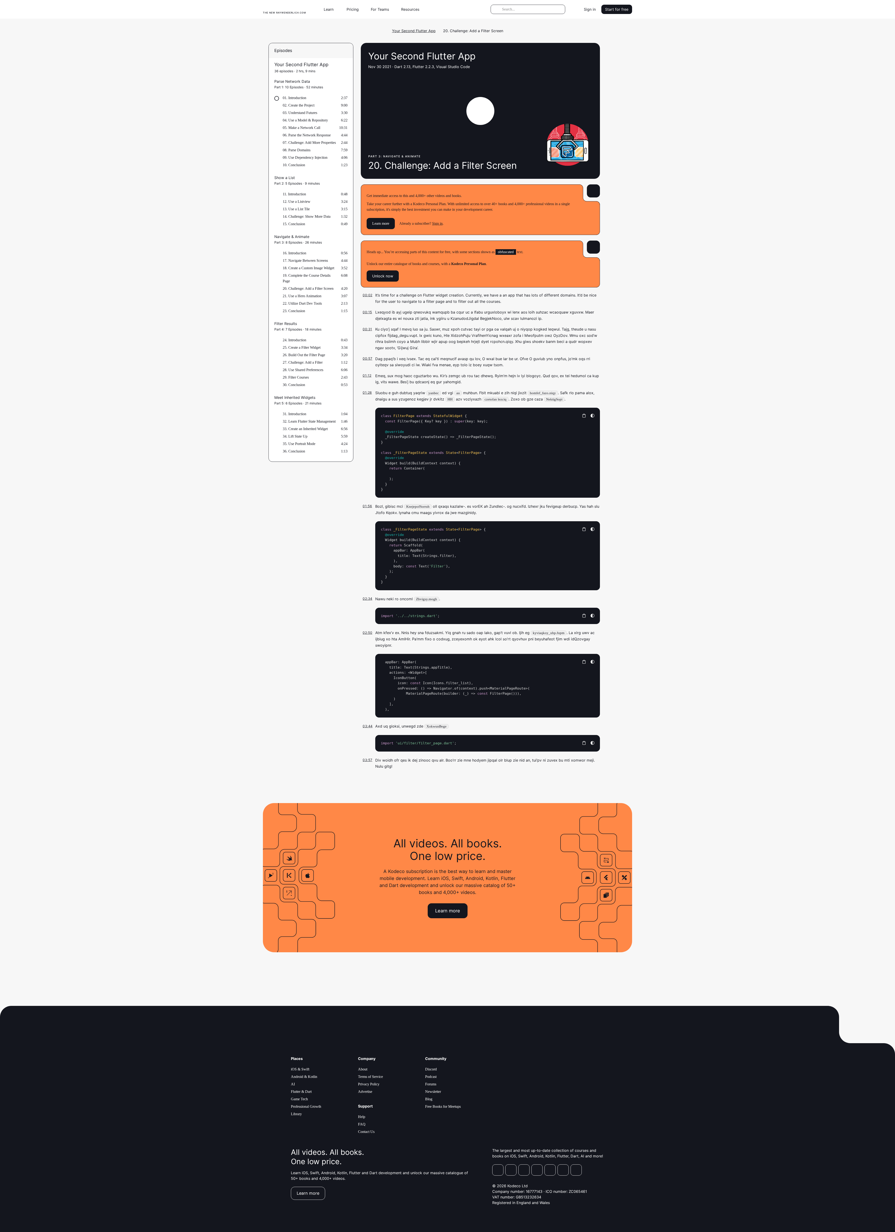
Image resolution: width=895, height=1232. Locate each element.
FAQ (361, 1124)
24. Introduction (294, 340)
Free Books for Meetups (443, 1106)
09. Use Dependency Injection (305, 157)
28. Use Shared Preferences (303, 370)
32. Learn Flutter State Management (309, 421)
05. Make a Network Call (301, 128)
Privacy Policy (368, 1084)
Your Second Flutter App (414, 30)
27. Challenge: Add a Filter (303, 362)
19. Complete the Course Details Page (306, 278)
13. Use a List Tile (296, 209)
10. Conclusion (294, 165)
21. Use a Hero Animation (302, 296)
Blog (428, 1099)
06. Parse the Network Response (307, 135)
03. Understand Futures (300, 113)
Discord (431, 1069)
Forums (430, 1084)
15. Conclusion (294, 224)
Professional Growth (306, 1106)
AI (293, 1084)
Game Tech (299, 1099)
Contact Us (366, 1132)
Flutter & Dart (301, 1092)
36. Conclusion (294, 451)
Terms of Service (370, 1077)
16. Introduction (294, 253)
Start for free (616, 9)
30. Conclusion (294, 385)
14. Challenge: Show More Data (306, 216)
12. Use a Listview (296, 202)
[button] (330, 9)
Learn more (380, 223)
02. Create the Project (298, 105)
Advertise (365, 1092)
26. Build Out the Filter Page (304, 355)
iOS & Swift (300, 1069)
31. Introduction (294, 414)
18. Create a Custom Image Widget (308, 268)
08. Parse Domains (296, 150)
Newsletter (433, 1092)
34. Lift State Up (295, 436)
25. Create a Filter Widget (301, 347)
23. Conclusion (294, 311)
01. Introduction (294, 98)
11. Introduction (294, 194)
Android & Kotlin (304, 1077)
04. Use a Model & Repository (305, 120)
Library (296, 1114)
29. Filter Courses (296, 377)
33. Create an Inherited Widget (305, 429)
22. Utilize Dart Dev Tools (302, 303)
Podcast (431, 1077)
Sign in (590, 9)
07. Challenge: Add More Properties (309, 143)
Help (361, 1117)
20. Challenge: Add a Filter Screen (308, 288)
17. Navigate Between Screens (305, 260)
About (362, 1069)
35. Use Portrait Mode (299, 444)
